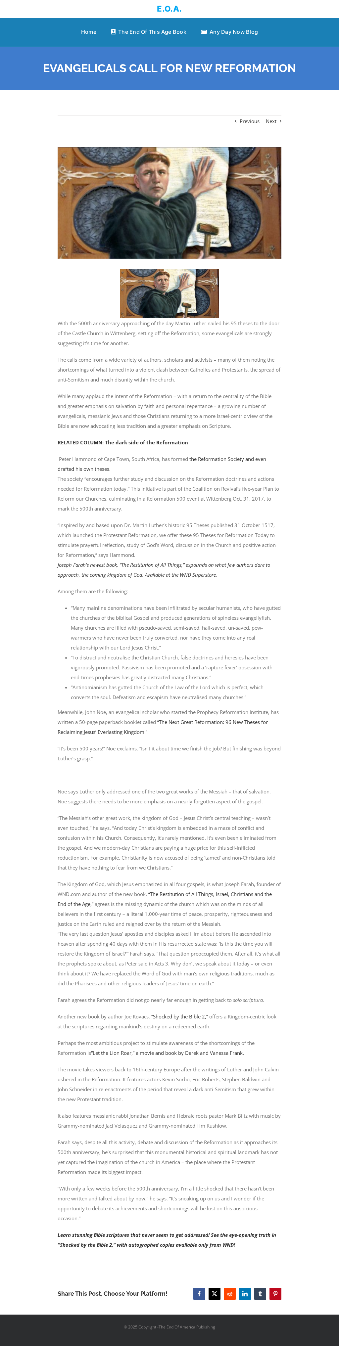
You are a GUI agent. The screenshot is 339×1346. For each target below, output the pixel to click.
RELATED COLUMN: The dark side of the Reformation (123, 442)
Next (271, 121)
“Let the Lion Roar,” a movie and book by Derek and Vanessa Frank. (167, 1053)
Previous (250, 121)
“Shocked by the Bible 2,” (180, 1016)
